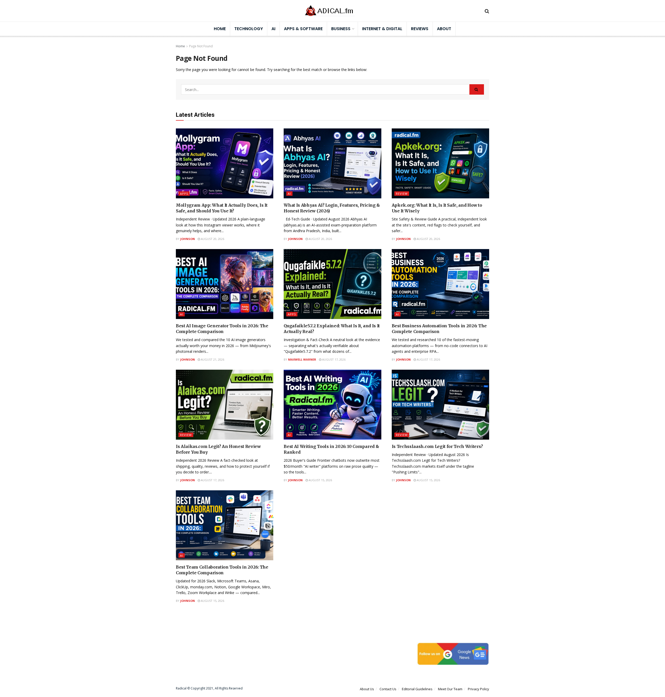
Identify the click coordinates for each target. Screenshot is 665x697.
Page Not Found (201, 46)
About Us (367, 689)
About (444, 29)
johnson (187, 239)
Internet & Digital (382, 29)
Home (220, 29)
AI (273, 29)
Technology (248, 29)
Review (402, 194)
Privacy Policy (478, 689)
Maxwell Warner (302, 359)
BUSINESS (340, 29)
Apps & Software (303, 29)
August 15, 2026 (320, 480)
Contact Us (388, 689)
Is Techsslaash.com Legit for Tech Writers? (437, 446)
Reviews (419, 29)
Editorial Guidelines (417, 689)
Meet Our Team (450, 689)
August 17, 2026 (333, 359)
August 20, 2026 (212, 239)
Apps (184, 194)
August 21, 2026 (212, 359)
